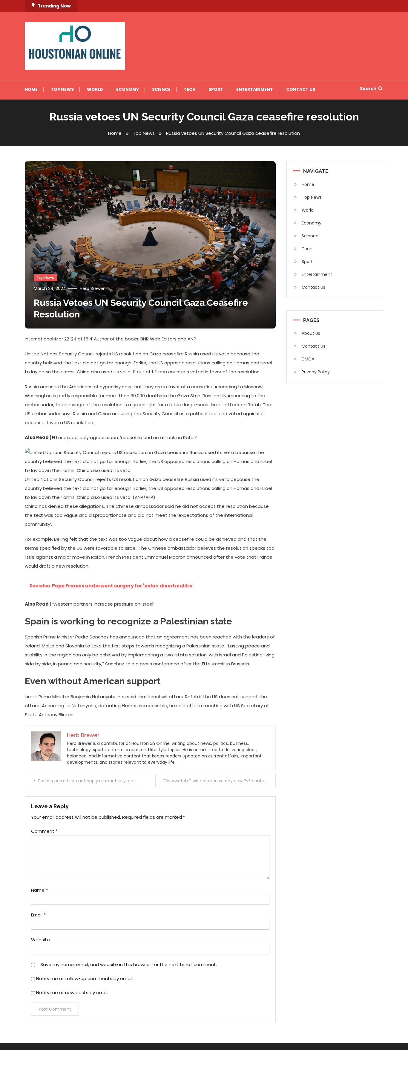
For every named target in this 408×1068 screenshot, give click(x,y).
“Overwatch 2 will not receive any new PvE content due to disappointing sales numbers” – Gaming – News (219, 781)
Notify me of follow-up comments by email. (84, 978)
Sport (215, 89)
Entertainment (254, 89)
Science (161, 89)
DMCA (308, 359)
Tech (189, 89)
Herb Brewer (92, 288)
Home (31, 89)
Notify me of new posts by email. (72, 992)
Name (39, 890)
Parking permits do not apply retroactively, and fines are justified (91, 781)
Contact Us (300, 89)
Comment (44, 831)
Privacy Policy (316, 372)
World (95, 89)
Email (38, 915)
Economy (127, 89)
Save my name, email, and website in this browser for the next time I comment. (128, 964)
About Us (311, 333)
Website (40, 939)
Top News (62, 89)
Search (368, 88)
